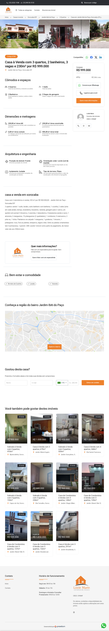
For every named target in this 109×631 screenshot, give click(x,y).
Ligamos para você (90, 93)
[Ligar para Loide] (78, 126)
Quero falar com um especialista (43, 257)
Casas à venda (18, 17)
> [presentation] (104, 36)
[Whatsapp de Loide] (84, 126)
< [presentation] (4, 36)
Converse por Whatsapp (90, 85)
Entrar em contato (93, 382)
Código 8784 (11, 56)
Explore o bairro (54, 347)
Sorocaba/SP (32, 17)
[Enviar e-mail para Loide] (89, 126)
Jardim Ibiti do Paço (48, 17)
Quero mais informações (88, 100)
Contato (37, 10)
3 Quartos (63, 17)
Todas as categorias (25, 10)
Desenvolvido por (49, 626)
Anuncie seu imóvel (48, 10)
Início (6, 17)
